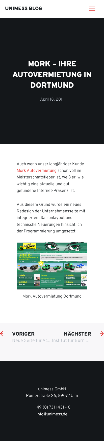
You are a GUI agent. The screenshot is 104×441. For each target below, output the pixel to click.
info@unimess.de (52, 414)
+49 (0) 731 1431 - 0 (52, 407)
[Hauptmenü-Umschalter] (92, 9)
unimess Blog (23, 9)
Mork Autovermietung (37, 170)
